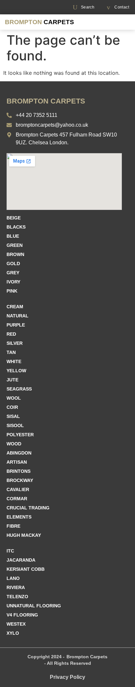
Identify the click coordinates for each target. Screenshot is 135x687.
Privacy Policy (67, 677)
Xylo (13, 633)
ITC (10, 550)
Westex (16, 624)
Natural (18, 315)
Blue (13, 236)
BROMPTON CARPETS (46, 101)
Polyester (20, 434)
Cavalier (18, 489)
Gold (13, 263)
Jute (12, 379)
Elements (19, 516)
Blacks (16, 227)
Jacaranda (21, 560)
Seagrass (19, 388)
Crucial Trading (28, 507)
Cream (15, 306)
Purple (16, 325)
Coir (12, 407)
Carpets (39, 22)
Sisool (15, 425)
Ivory (13, 281)
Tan (11, 352)
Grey (13, 272)
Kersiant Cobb (26, 569)
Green (15, 245)
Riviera (16, 587)
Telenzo (17, 596)
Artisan (17, 462)
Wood (14, 443)
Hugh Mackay (24, 535)
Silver (15, 343)
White (14, 361)
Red (11, 334)
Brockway (20, 480)
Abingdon (19, 452)
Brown (15, 254)
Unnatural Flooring (34, 605)
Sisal (13, 416)
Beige (14, 217)
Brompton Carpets (87, 656)
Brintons (18, 471)
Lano (13, 578)
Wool (14, 398)
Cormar (17, 498)
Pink (12, 291)
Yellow (16, 370)
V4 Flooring (22, 614)
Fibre (13, 526)
